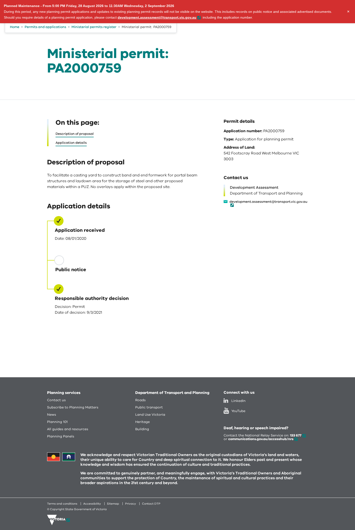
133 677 (295, 435)
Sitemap (113, 504)
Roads (140, 400)
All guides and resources (67, 429)
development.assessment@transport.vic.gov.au (268, 202)
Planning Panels (60, 436)
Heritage (142, 422)
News (51, 414)
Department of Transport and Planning (172, 392)
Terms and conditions (62, 504)
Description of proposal (75, 133)
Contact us (56, 400)
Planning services (63, 392)
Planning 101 (57, 422)
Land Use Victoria (150, 414)
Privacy (130, 504)
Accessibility (92, 504)
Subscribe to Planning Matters (72, 407)
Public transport (149, 407)
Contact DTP (151, 504)
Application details (71, 142)
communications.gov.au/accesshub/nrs (260, 439)
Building (142, 429)
